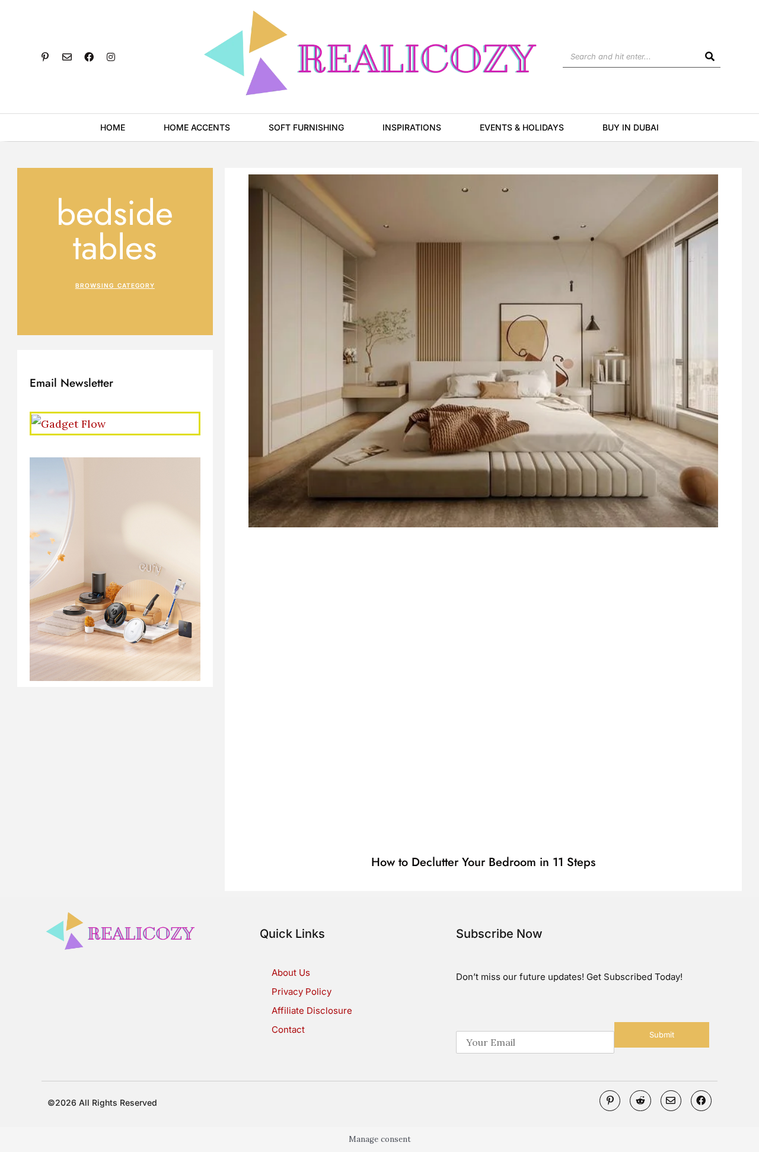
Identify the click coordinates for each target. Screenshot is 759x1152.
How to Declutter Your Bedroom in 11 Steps (483, 862)
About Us (291, 972)
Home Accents (197, 127)
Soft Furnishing (306, 127)
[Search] (709, 56)
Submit (661, 1034)
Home (112, 127)
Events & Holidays (522, 127)
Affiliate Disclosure (312, 1010)
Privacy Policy (301, 991)
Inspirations (411, 127)
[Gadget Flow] (68, 422)
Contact (288, 1029)
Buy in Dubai (630, 127)
